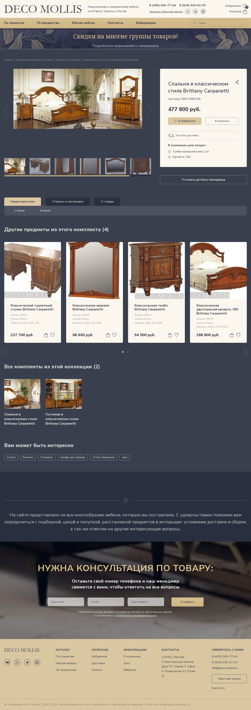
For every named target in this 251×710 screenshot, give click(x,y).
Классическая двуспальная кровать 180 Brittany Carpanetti (217, 309)
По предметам (48, 23)
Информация (146, 23)
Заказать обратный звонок (166, 11)
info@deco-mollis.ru (224, 668)
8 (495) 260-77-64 (162, 5)
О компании (132, 656)
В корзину (222, 121)
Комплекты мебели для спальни (34, 60)
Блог (127, 663)
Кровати (28, 457)
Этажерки (47, 457)
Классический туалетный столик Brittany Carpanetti (32, 307)
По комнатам (14, 23)
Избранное (99, 656)
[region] (77, 166)
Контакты (115, 23)
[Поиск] (195, 23)
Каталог (63, 650)
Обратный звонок (229, 679)
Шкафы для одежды (72, 457)
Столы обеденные (104, 457)
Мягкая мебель (83, 23)
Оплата (97, 670)
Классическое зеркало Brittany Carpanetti (91, 307)
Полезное (100, 650)
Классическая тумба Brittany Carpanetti (151, 307)
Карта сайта (218, 688)
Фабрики (130, 670)
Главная (8, 60)
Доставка (98, 663)
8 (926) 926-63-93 (192, 5)
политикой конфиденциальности (136, 615)
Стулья (11, 457)
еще (124, 457)
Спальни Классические (67, 60)
